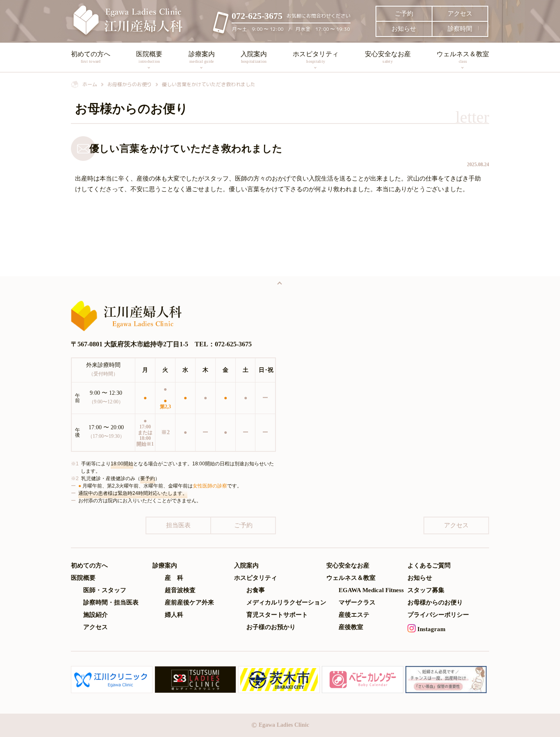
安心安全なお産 (388, 57)
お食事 (255, 590)
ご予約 (404, 13)
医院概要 (149, 57)
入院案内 (254, 57)
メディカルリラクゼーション (286, 603)
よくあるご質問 (429, 566)
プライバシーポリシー (438, 615)
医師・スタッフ (104, 590)
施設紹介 (95, 615)
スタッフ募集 (425, 590)
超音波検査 (180, 590)
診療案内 (202, 57)
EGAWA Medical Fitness (371, 590)
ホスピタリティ (316, 57)
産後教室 (351, 627)
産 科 (174, 578)
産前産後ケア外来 (189, 603)
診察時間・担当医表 (111, 603)
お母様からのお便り (435, 603)
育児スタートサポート (277, 615)
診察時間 (460, 28)
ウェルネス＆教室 (463, 57)
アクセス (460, 13)
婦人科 (174, 615)
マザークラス (357, 603)
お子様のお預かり (271, 627)
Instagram (431, 629)
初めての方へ (90, 57)
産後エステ (354, 615)
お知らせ (404, 28)
